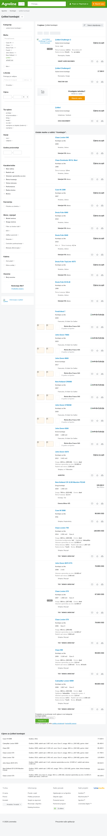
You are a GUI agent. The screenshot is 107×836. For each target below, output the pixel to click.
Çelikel (58, 107)
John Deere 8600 (62, 358)
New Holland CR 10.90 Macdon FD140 (70, 482)
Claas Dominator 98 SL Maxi (66, 160)
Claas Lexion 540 (62, 137)
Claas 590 (59, 650)
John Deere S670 (62, 452)
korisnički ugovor (70, 723)
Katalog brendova (33, 807)
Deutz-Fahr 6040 (61, 235)
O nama (5, 793)
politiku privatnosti (58, 723)
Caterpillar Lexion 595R (64, 681)
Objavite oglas (77, 98)
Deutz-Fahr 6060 (61, 212)
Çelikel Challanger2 (63, 68)
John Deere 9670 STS (63, 563)
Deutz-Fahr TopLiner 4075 (65, 261)
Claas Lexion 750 (62, 528)
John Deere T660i (62, 335)
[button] (97, 61)
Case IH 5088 (60, 510)
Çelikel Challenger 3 (63, 40)
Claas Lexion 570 (62, 591)
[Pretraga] (29, 4)
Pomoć (5, 796)
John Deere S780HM (63, 405)
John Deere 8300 (62, 428)
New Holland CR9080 (63, 382)
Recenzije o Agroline (34, 804)
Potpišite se (42, 721)
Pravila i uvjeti (32, 793)
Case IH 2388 (60, 190)
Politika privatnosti (34, 796)
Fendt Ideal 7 (60, 311)
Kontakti (5, 800)
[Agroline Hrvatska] (9, 4)
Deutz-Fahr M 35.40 (62, 282)
